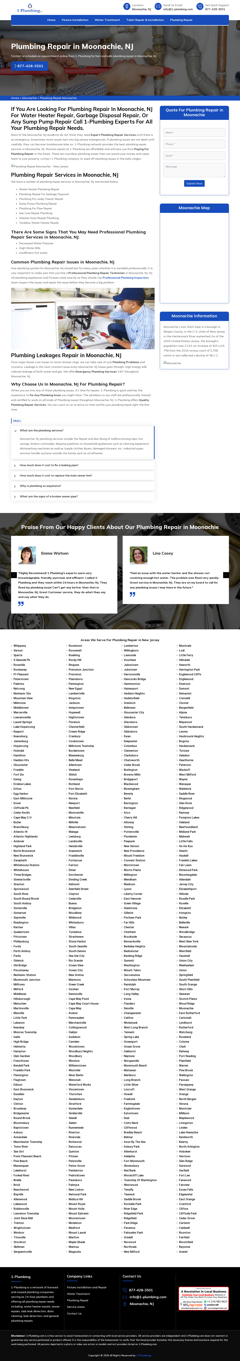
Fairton (73, 865)
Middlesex (20, 994)
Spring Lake (131, 1037)
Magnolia (75, 1251)
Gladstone (130, 908)
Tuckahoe (75, 932)
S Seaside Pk (22, 660)
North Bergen (187, 1099)
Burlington (131, 769)
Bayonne (184, 1247)
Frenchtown (21, 1060)
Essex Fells (186, 1189)
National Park (77, 1194)
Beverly (128, 793)
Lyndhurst (185, 1022)
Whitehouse (21, 870)
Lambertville (77, 693)
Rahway (184, 1051)
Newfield (74, 808)
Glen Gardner (22, 1056)
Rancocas (75, 1146)
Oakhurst (130, 1051)
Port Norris (76, 788)
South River (21, 894)
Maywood (185, 722)
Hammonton (132, 684)
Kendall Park (21, 1065)
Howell (128, 1094)
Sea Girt (19, 1151)
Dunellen (19, 1094)
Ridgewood (186, 808)
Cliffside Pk (21, 808)
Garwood (185, 1165)
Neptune (129, 1056)
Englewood (186, 679)
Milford (18, 989)
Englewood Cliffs (190, 674)
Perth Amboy (22, 951)
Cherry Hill (130, 817)
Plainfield (185, 1060)
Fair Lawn (185, 865)
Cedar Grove (187, 1218)
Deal (126, 1118)
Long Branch (132, 1080)
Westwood (131, 1185)
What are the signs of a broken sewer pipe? (49, 496)
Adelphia (129, 1156)
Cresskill (184, 698)
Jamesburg (21, 741)
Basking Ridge (133, 956)
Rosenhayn (76, 779)
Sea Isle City (77, 956)
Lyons (128, 889)
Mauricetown (77, 827)
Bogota (184, 741)
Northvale (130, 1247)
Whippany (20, 645)
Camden (74, 1041)
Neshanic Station (25, 975)
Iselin (17, 1037)
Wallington (186, 1075)
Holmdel (19, 750)
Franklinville (76, 855)
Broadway (20, 1108)
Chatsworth (132, 760)
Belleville (184, 922)
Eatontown (131, 1113)
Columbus (130, 746)
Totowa (184, 750)
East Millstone (23, 798)
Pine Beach (21, 1161)
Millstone (20, 703)
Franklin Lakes (188, 860)
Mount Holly (77, 1208)
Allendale (185, 879)
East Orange (187, 1199)
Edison (18, 1084)
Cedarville (75, 898)
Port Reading (187, 1056)
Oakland (184, 822)
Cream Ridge (77, 731)
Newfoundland (188, 827)
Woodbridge (187, 932)
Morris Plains (132, 870)
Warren (183, 1065)
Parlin (17, 956)
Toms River (21, 1146)
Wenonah (75, 1080)
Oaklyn (73, 1032)
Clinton (18, 1103)
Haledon (184, 755)
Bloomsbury (21, 1123)
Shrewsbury (131, 1165)
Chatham (130, 932)
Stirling (128, 827)
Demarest (185, 693)
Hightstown (76, 717)
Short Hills (186, 989)
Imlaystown (76, 707)
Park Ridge (131, 1223)
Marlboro (130, 1075)
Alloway (129, 822)
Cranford (185, 1204)
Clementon (131, 750)
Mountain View (23, 698)
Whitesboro (76, 922)
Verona (183, 1103)
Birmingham (132, 788)
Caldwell (184, 1228)
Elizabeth (185, 908)
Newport (74, 803)
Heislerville (75, 846)
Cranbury (74, 736)
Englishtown (132, 1108)
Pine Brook (186, 1070)
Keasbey (19, 1027)
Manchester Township (28, 1142)
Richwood (75, 1142)
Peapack (129, 841)
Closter (184, 703)
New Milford (132, 1251)
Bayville (18, 1194)
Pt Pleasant (21, 674)
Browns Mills (132, 774)
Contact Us (74, 1313)
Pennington (76, 684)
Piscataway (21, 970)
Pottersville (131, 831)
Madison (129, 884)
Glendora (129, 717)
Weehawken (186, 965)
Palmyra (74, 1185)
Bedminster (131, 951)
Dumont (184, 688)
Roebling (74, 655)
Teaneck (129, 1194)
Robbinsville (21, 1208)
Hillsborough (22, 999)
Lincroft (129, 1089)
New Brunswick (23, 855)
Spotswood (21, 889)
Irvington (185, 913)
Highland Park (22, 846)
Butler (17, 822)
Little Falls (186, 841)
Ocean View (76, 965)
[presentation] (14, 575)
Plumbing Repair (181, 20)
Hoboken (184, 1151)
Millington (130, 874)
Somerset (20, 913)
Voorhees (130, 660)
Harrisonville (132, 674)
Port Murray (132, 989)
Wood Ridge (186, 1003)
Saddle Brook (132, 1199)
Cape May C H (22, 817)
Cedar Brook (132, 765)
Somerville (20, 908)
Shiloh (73, 774)
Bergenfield (186, 707)
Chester (129, 927)
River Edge (130, 1208)
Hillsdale (184, 660)
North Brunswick (24, 851)
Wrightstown (22, 1228)
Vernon (18, 650)
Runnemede (76, 1127)
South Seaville (78, 946)
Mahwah (184, 836)
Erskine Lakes (22, 784)
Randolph (130, 984)
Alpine (183, 712)
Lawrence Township (26, 1213)
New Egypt (75, 688)
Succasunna (132, 975)
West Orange (187, 1089)
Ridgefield (130, 1218)
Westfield (185, 951)
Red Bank (130, 1170)
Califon (128, 1017)
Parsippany (186, 1084)
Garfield (184, 1170)
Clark (182, 1046)
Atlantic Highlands (26, 836)
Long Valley (131, 994)
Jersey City (186, 884)
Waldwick (185, 788)
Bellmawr (130, 707)
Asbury (18, 1132)
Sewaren (184, 994)
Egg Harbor (21, 793)
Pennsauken (76, 1017)
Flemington (21, 1075)
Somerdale (75, 1108)
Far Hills (129, 922)
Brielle (17, 1180)
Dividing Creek (78, 879)
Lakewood (20, 1204)
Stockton (20, 1242)
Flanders (129, 1003)
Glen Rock (185, 803)
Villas (72, 927)
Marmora (75, 979)
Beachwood (21, 1189)
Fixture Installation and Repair (86, 1287)
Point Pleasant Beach (27, 1156)
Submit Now (194, 183)
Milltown (19, 984)
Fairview (184, 1185)
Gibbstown (131, 726)
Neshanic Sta (22, 693)
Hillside (183, 894)
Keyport (19, 731)
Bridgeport (131, 779)
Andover (19, 841)
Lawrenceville (22, 717)
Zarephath (20, 860)
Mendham (130, 879)
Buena (73, 903)
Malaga (73, 831)
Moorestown (77, 1218)
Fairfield (184, 1237)
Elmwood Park (188, 870)
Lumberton (131, 645)
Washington (132, 965)
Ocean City (76, 970)
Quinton (74, 1151)
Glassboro (130, 722)
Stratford (75, 1103)
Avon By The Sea (134, 1142)
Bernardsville (132, 941)
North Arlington (189, 1146)
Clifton (183, 1208)
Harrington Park (189, 669)
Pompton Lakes (189, 817)
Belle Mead (75, 760)
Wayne (183, 779)
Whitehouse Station (26, 865)
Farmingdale (132, 1103)
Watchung (185, 1032)
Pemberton (76, 1170)
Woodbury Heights (81, 1051)
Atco (127, 812)
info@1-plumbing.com (178, 9)
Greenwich (75, 851)
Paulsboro (75, 1180)
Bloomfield (186, 1242)
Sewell (73, 1118)
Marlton (74, 1237)
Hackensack (187, 746)
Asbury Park (132, 1146)
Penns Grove (77, 1165)
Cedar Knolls (22, 812)
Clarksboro (131, 755)
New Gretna (76, 975)
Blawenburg (76, 755)
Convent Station (134, 860)
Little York (20, 1017)
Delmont (74, 884)
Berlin (127, 798)
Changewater (132, 1013)
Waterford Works (80, 1084)
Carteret (184, 1223)
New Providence (134, 851)
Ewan (127, 736)
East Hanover (132, 898)
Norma (73, 798)
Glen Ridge (186, 1161)
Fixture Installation (75, 20)
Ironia (127, 999)
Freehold (129, 1099)
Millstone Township (81, 746)
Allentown (75, 765)
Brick (17, 1185)
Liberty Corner (133, 894)
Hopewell (74, 712)
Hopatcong (21, 746)
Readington (21, 922)
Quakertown (21, 932)
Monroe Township (25, 1032)
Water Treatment (107, 20)
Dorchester (76, 874)
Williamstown (77, 1065)
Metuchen (20, 1003)
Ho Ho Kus (186, 846)
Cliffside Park (188, 1213)
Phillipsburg (21, 941)
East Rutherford (189, 1013)
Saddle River (187, 793)
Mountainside (188, 946)
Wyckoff (184, 769)
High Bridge (21, 1041)
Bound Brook (22, 1118)
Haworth (184, 665)
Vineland (74, 769)
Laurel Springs (23, 722)
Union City (186, 960)
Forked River (21, 1175)
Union (183, 970)
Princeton (75, 674)
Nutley (183, 917)
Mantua (74, 1247)
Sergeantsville (23, 1251)
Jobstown (130, 669)
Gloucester (21, 765)
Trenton (19, 1223)
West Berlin (76, 1075)
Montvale (185, 645)
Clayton (74, 894)
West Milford (187, 774)
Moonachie (29, 98)
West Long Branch (136, 1027)
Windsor (19, 1232)
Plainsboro (76, 679)
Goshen (74, 989)
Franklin (19, 769)
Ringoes (74, 665)
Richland (74, 784)
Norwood (130, 1242)
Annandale (20, 1137)
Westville (74, 1070)
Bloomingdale (188, 874)
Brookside (130, 936)
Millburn (184, 1113)
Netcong (19, 688)
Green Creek (76, 984)
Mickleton (75, 1223)
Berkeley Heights (134, 946)
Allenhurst (130, 1151)
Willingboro (131, 650)
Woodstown (77, 1046)
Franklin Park (22, 1070)
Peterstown (21, 679)
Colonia (184, 1041)
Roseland (185, 1037)
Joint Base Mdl (23, 1218)
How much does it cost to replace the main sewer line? (56, 475)
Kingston (75, 698)
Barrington (131, 803)
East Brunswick (24, 1089)
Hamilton (19, 755)
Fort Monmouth (134, 1161)
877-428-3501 (215, 9)
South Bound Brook (26, 898)
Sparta (18, 655)
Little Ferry (186, 655)
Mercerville (20, 712)
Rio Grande (76, 960)
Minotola (74, 817)
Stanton (19, 884)
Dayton (18, 1099)
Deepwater (130, 741)
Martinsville (21, 1008)
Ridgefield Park (133, 1213)
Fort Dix (19, 774)
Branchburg (21, 827)
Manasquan (21, 1165)
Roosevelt (75, 650)
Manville (19, 1013)
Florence (74, 722)
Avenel (183, 1251)
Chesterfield (76, 726)
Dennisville (75, 994)
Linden (183, 1127)
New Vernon (131, 846)
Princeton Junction (81, 669)
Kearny (183, 1142)
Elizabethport (188, 889)
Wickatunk (130, 1022)
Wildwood (75, 917)
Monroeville (76, 812)
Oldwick (19, 960)
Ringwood (185, 798)
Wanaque (185, 784)
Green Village (132, 903)
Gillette (128, 913)
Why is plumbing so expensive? (40, 486)
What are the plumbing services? (41, 430)
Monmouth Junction (27, 979)
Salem (73, 1123)
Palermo (19, 684)
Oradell (128, 1237)
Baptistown (21, 1127)
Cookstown (76, 741)
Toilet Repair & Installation (145, 20)
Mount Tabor (132, 970)
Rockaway (20, 669)
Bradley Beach (133, 1132)
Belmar (128, 1137)
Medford (74, 1228)
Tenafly (128, 1189)
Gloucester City (134, 712)
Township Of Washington (140, 1180)
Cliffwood (130, 1127)
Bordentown (77, 750)
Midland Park (187, 831)
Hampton (20, 1051)
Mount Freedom (134, 855)
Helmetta (19, 1046)
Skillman (19, 1247)
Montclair (185, 1108)
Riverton (74, 1132)
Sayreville (20, 917)
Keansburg (20, 736)
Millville (73, 822)
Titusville (19, 1237)
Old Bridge (20, 965)
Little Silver (131, 1084)
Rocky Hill (75, 660)
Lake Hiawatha (188, 1132)
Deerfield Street (79, 889)
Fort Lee (184, 1175)
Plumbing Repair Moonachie (58, 98)
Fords (17, 946)
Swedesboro (77, 1099)
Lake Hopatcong (24, 726)
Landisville (75, 841)
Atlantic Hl (20, 831)
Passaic (184, 1080)
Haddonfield (131, 698)
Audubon (74, 1037)
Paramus (129, 1228)
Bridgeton (75, 908)
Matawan (130, 1070)
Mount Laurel (77, 1232)
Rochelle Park (132, 1204)
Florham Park (132, 917)
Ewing (17, 779)
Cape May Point (79, 999)
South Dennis (77, 951)
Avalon (73, 1013)
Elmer (72, 870)
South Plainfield (189, 979)
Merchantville (77, 1022)
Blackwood (131, 784)
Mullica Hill (76, 1199)
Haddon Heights (134, 693)
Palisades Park (133, 1232)
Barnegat (130, 808)
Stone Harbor (77, 941)
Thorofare (75, 1094)
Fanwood (185, 1180)
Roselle (183, 903)
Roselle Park (187, 898)
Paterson (185, 765)
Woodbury (75, 1056)
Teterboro (185, 717)
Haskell (183, 855)
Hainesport (131, 688)
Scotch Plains (188, 999)
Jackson (74, 703)
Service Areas (76, 1307)
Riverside (74, 1137)
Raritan (18, 927)
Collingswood (78, 1027)
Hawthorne (186, 760)
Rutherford (186, 1027)
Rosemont (75, 645)
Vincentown (76, 1089)
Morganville (131, 1060)
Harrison (184, 1156)
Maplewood (186, 1118)
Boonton (184, 1232)
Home (51, 20)
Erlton (17, 788)
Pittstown (20, 936)
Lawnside (130, 655)
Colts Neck (131, 1123)
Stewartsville (22, 879)
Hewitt (183, 851)
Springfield (186, 975)
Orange (183, 1094)
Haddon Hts (21, 760)
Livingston (186, 1123)
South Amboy (22, 903)
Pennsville (75, 1161)
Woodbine (75, 913)
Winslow (74, 1060)
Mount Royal (77, 1204)
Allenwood (20, 1199)
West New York (188, 941)
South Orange (188, 984)
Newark (184, 927)
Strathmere (76, 936)
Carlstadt (185, 1017)
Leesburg (75, 836)
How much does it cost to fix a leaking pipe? (49, 465)
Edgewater (186, 1194)
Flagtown (20, 1080)
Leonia (183, 731)
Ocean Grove (132, 1046)
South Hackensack (191, 726)
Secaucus (185, 936)
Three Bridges (22, 874)
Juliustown (131, 665)
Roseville (19, 665)
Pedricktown (77, 1175)
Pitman (73, 1156)
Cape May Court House (84, 1003)
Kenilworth (186, 1137)
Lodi (182, 650)
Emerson (184, 684)
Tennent (129, 1032)
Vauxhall (184, 956)
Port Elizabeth (78, 793)
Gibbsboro (130, 731)
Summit (129, 960)
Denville (129, 1008)
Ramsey (184, 812)
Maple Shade (77, 1242)
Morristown (131, 865)
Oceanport (131, 1041)
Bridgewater (21, 1113)
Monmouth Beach (135, 1065)
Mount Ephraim (79, 1213)
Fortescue (75, 860)
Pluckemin (130, 836)
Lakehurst (20, 1170)
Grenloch (129, 703)
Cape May (75, 1008)
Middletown (21, 707)
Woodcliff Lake (134, 1175)
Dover (17, 803)
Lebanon (19, 1022)
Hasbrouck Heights (191, 736)
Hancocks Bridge (135, 679)
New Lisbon (76, 1189)
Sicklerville (75, 1113)
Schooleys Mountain (137, 979)
